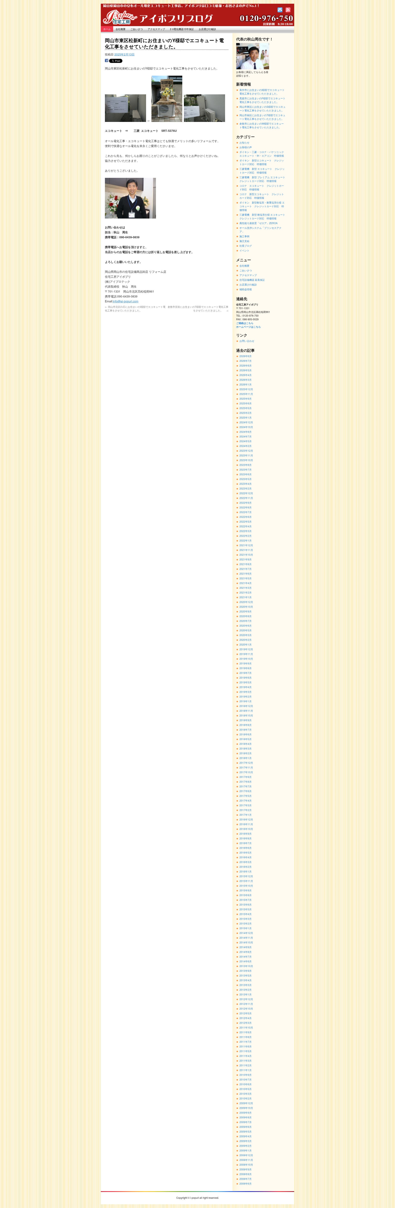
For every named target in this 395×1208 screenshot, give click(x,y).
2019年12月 (246, 649)
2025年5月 (245, 408)
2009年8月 (245, 1117)
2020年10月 (246, 606)
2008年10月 (246, 1164)
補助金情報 (245, 289)
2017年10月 (246, 772)
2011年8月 (245, 1037)
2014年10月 (246, 942)
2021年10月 (246, 554)
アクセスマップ (156, 29)
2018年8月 (245, 725)
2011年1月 (245, 1070)
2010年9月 (245, 1074)
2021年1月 (245, 597)
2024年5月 (245, 441)
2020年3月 (245, 635)
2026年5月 (245, 370)
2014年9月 (245, 947)
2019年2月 (245, 696)
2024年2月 (245, 446)
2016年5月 (245, 852)
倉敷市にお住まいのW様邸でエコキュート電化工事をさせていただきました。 (261, 125)
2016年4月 (245, 857)
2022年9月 (245, 502)
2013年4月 (245, 980)
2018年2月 (245, 753)
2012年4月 (245, 1018)
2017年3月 (245, 805)
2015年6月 (245, 904)
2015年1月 (245, 928)
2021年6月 (245, 573)
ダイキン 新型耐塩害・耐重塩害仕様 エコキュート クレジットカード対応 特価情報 (262, 206)
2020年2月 (245, 639)
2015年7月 (245, 899)
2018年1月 (245, 758)
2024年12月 (246, 422)
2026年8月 (245, 356)
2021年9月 (245, 559)
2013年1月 (245, 994)
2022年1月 (245, 540)
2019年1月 (245, 701)
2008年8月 (245, 1174)
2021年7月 (245, 568)
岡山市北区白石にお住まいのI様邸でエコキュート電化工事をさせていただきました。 (135, 308)
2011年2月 (245, 1065)
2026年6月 (245, 365)
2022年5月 (245, 521)
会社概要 (120, 29)
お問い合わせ (246, 340)
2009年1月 (245, 1150)
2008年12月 (246, 1155)
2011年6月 (245, 1046)
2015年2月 (245, 923)
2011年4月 (245, 1056)
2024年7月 (245, 436)
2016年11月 (246, 824)
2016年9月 (245, 833)
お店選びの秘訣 (207, 29)
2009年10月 (246, 1108)
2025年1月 (245, 417)
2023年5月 (245, 479)
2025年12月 (246, 389)
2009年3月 (245, 1141)
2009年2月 (245, 1145)
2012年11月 (246, 1004)
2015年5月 (245, 909)
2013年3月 (245, 985)
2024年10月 (246, 427)
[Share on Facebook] (106, 61)
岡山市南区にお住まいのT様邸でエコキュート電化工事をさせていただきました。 (262, 116)
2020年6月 (245, 625)
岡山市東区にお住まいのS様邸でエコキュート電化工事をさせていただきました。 (262, 108)
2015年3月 (245, 918)
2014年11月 (246, 937)
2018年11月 (246, 710)
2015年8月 (245, 895)
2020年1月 (245, 644)
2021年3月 (245, 587)
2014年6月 (245, 961)
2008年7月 (245, 1178)
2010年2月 (245, 1098)
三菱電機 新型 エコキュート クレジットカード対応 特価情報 (262, 170)
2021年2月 (245, 592)
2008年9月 (245, 1169)
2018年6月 (245, 734)
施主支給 (244, 241)
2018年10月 (246, 715)
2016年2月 (245, 866)
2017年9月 (245, 777)
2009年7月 (245, 1122)
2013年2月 (245, 989)
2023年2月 (245, 488)
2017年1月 (245, 814)
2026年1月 (245, 384)
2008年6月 (245, 1183)
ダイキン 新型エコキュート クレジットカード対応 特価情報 (261, 162)
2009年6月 (245, 1126)
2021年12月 (246, 545)
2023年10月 (246, 460)
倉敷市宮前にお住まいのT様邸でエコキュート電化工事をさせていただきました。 (198, 308)
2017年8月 (245, 781)
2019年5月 (245, 682)
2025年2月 (245, 412)
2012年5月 (245, 1013)
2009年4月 (245, 1136)
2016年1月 (245, 871)
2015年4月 (245, 914)
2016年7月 (245, 843)
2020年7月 (245, 621)
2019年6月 (245, 677)
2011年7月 (245, 1041)
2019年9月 (245, 663)
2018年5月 (245, 739)
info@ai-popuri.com (125, 301)
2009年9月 (245, 1112)
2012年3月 (245, 1022)
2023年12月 (246, 450)
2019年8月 (245, 668)
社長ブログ (245, 245)
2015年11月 (246, 881)
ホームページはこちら (248, 327)
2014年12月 (246, 933)
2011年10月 (246, 1027)
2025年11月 (246, 394)
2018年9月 (245, 720)
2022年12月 (246, 493)
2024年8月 (245, 431)
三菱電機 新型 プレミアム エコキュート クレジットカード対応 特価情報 (263, 179)
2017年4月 (245, 800)
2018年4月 (245, 743)
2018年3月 (245, 748)
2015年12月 (246, 876)
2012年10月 (246, 1008)
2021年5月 (245, 578)
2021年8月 (245, 564)
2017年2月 (245, 810)
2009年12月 (246, 1103)
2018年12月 (246, 706)
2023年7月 (245, 469)
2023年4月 (245, 483)
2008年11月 (246, 1160)
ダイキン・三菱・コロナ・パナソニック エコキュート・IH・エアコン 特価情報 (262, 153)
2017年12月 (246, 762)
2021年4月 (245, 583)
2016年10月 (246, 829)
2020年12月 (246, 602)
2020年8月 (245, 616)
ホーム (107, 29)
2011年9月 (245, 1032)
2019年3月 (245, 691)
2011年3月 (245, 1060)
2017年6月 (245, 791)
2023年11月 (246, 455)
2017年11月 (246, 767)
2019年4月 (245, 687)
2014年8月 (245, 951)
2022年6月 (245, 516)
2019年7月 (245, 673)
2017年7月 (245, 786)
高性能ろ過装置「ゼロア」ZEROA (258, 223)
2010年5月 (245, 1089)
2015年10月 (246, 885)
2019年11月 (246, 654)
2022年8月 (245, 507)
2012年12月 (246, 999)
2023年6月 (245, 474)
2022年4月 (245, 526)
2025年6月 (245, 403)
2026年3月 (245, 379)
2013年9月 (245, 970)
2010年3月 (245, 1093)
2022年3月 (245, 531)
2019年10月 (246, 658)
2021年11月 (246, 550)
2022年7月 (245, 512)
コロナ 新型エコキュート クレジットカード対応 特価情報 (261, 195)
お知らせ (244, 142)
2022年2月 (245, 535)
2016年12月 (246, 819)
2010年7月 (245, 1079)
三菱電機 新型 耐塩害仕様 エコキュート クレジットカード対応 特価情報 (263, 216)
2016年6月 (245, 847)
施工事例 (244, 236)
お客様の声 (245, 147)
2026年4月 (245, 375)
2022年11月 (246, 498)
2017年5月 (245, 795)
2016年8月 (245, 838)
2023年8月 (245, 464)
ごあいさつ (136, 29)
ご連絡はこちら (244, 323)
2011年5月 (245, 1051)
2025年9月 (245, 398)
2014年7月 (245, 956)
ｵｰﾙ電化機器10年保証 (182, 29)
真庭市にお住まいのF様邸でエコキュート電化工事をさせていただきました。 (262, 100)
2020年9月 (245, 611)
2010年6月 (245, 1084)
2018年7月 (245, 729)
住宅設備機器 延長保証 (252, 279)
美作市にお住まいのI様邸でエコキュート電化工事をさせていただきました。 (262, 91)
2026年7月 (245, 360)
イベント (244, 250)
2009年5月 (245, 1131)
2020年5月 (245, 630)
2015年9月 (245, 890)
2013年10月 (246, 966)
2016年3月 (245, 862)
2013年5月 (245, 975)
